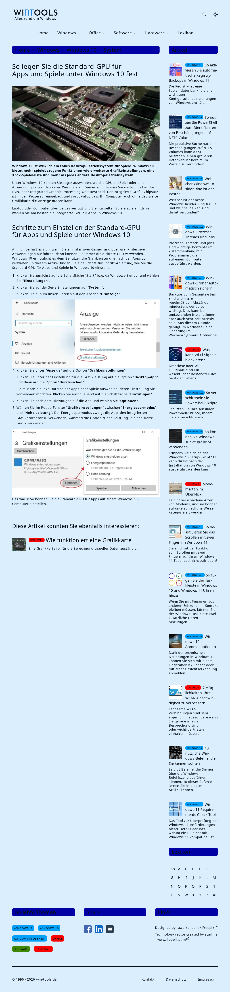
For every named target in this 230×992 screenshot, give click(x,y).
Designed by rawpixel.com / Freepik (184, 927)
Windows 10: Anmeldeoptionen (200, 641)
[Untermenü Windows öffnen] (78, 33)
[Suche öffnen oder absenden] (204, 14)
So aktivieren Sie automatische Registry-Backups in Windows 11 (193, 73)
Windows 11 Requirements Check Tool (200, 809)
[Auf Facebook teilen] (88, 930)
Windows (66, 33)
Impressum (207, 979)
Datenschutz (176, 979)
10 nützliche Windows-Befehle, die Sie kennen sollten (192, 756)
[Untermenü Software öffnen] (134, 33)
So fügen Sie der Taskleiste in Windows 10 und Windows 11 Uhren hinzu (193, 585)
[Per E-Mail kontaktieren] (110, 930)
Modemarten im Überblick (199, 489)
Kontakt (148, 979)
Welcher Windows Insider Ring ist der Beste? (192, 186)
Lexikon (186, 33)
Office (95, 33)
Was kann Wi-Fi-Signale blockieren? (201, 354)
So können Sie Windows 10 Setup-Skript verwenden (193, 439)
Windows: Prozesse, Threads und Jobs (200, 231)
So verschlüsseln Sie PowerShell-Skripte (201, 397)
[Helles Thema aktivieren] (216, 14)
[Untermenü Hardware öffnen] (167, 33)
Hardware (155, 33)
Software (123, 33)
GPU (108, 182)
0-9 (172, 868)
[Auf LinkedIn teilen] (99, 930)
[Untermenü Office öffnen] (103, 33)
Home (42, 33)
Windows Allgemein (29, 938)
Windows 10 (81, 50)
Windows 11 (23, 928)
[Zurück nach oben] (221, 983)
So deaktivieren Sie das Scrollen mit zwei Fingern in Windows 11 (192, 535)
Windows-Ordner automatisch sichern (201, 283)
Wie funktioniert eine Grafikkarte (88, 540)
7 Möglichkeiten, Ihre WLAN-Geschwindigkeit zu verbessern (192, 695)
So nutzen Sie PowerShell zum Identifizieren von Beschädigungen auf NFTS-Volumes (193, 127)
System (112, 50)
